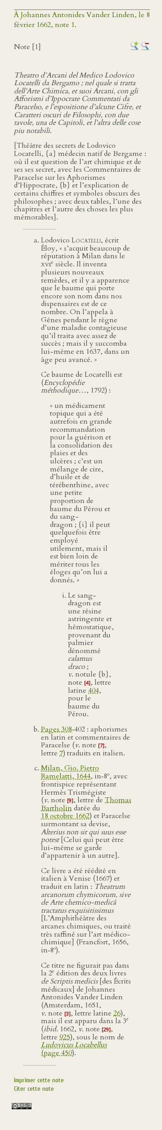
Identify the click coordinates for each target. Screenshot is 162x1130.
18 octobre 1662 (65, 816)
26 (117, 1013)
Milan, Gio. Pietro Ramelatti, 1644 (70, 772)
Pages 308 (56, 729)
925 (64, 1037)
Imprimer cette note (39, 1080)
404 (93, 690)
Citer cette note (34, 1089)
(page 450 (74, 1049)
